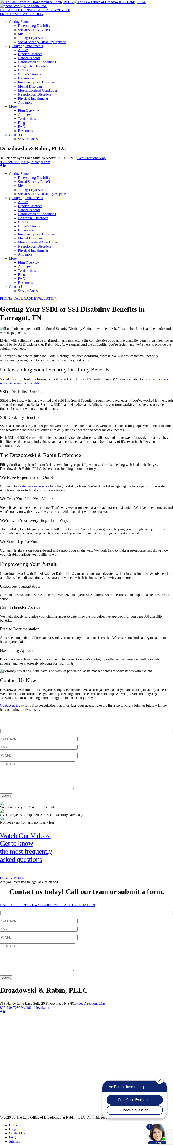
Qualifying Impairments (26, 46)
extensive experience (34, 486)
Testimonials (27, 119)
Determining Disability (34, 26)
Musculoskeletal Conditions (37, 90)
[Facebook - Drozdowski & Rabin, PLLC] (1, 166)
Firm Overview (29, 110)
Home (13, 1125)
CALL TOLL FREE (25, 905)
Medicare (24, 34)
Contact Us (17, 135)
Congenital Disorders (33, 66)
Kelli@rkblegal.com (35, 162)
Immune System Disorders (37, 82)
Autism (23, 50)
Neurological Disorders (34, 94)
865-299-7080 (10, 162)
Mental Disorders (30, 86)
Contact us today (12, 705)
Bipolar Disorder (30, 54)
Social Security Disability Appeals (42, 42)
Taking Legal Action (32, 38)
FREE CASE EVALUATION (73, 905)
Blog (21, 123)
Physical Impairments (33, 98)
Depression (26, 78)
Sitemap (14, 1141)
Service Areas (28, 139)
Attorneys (25, 114)
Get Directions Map (91, 158)
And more (25, 102)
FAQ (21, 127)
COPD (23, 70)
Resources (25, 131)
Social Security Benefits (35, 30)
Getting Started (19, 22)
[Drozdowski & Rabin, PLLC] (73, 2)
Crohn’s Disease (29, 74)
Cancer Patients (29, 58)
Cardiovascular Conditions (37, 62)
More (13, 106)
